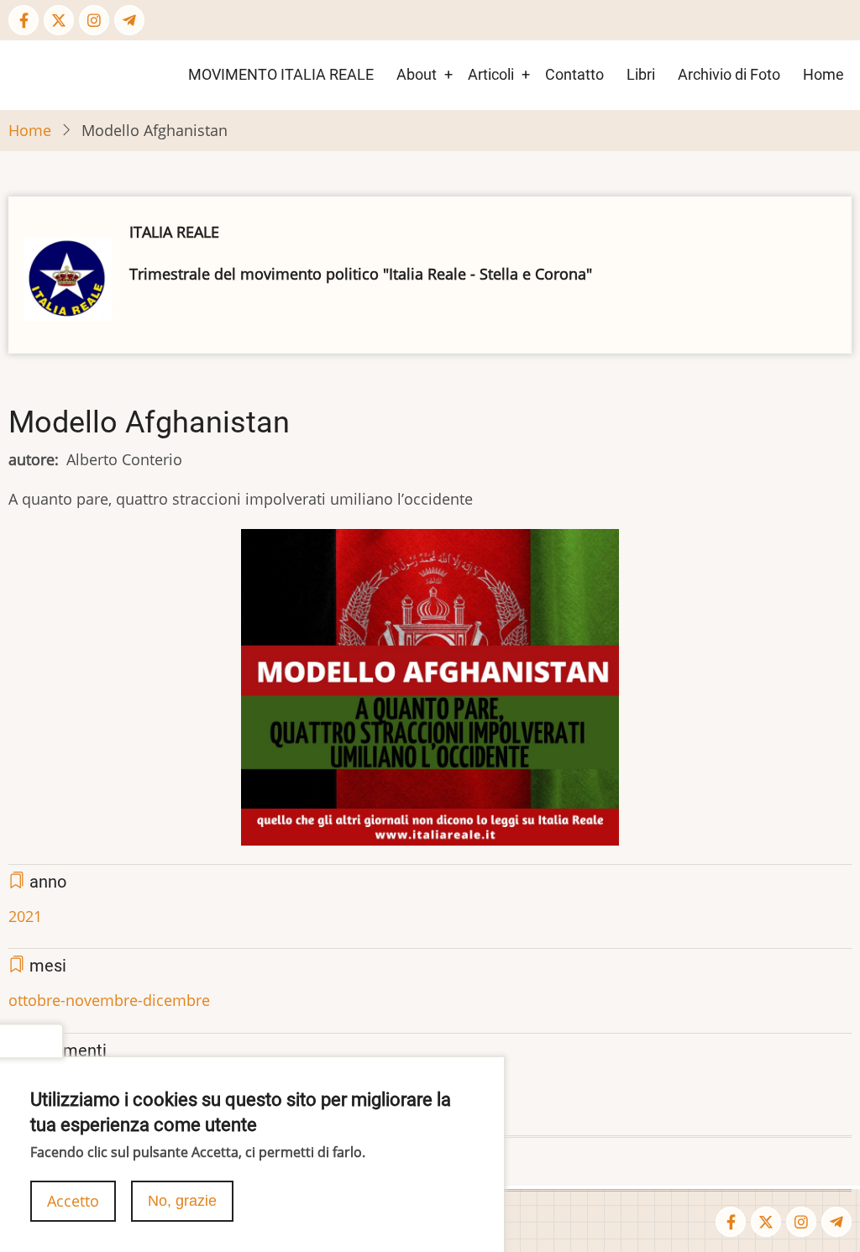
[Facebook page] (23, 20)
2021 (25, 916)
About (416, 74)
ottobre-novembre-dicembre (109, 1000)
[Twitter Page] (59, 20)
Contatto (574, 74)
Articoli (491, 74)
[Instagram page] (94, 20)
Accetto (73, 1201)
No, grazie (182, 1200)
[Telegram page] (129, 20)
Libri (641, 74)
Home (823, 74)
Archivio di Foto (729, 74)
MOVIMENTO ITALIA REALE (281, 74)
